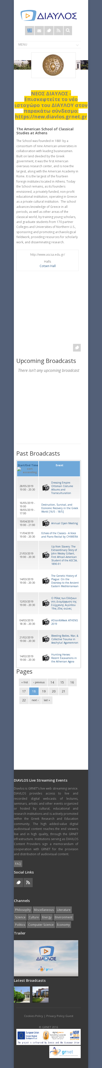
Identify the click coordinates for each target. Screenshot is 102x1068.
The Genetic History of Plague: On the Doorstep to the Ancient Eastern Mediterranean (65, 581)
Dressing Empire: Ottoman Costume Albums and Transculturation (62, 488)
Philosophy (23, 910)
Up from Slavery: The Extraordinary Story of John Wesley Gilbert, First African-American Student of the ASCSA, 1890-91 (64, 555)
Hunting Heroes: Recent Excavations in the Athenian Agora (64, 658)
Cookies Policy (33, 1016)
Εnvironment (63, 917)
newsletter (39, 30)
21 (63, 691)
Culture (34, 917)
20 (53, 691)
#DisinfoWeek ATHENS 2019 (64, 622)
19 (44, 691)
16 (72, 682)
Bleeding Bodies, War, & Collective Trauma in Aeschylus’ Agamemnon (64, 639)
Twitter (49, 30)
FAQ (18, 864)
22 (24, 700)
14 (52, 682)
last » (47, 700)
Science (20, 917)
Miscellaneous (44, 910)
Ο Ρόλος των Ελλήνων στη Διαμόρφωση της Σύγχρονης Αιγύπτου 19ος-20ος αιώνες (64, 603)
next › (35, 700)
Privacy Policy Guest (59, 1016)
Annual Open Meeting (64, 523)
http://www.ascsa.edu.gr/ (47, 254)
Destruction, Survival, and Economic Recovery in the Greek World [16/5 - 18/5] (59, 508)
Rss (58, 30)
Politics (20, 925)
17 (24, 691)
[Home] (48, 15)
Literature (64, 910)
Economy (63, 925)
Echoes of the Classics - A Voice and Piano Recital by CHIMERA (59, 534)
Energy (46, 917)
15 (62, 682)
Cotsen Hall (48, 266)
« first (24, 682)
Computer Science (41, 925)
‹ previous (39, 682)
